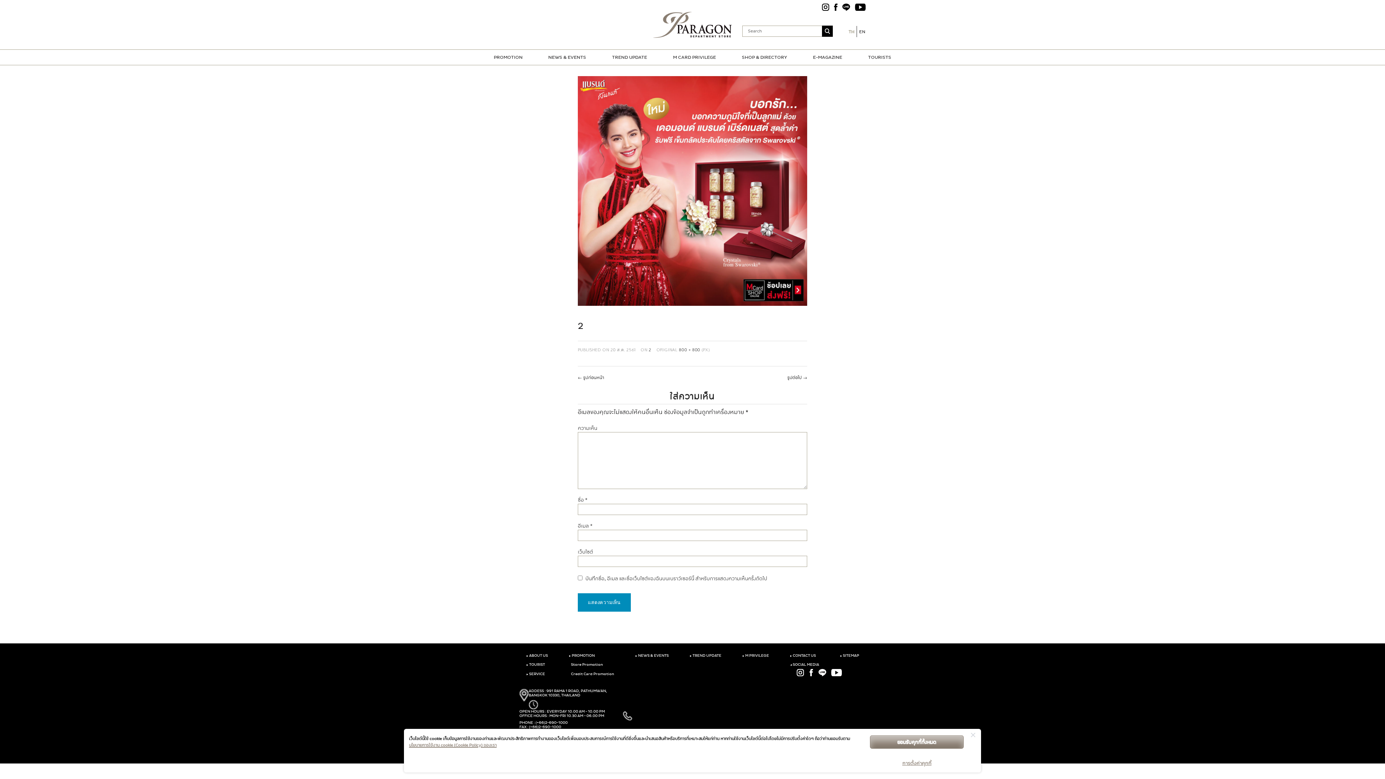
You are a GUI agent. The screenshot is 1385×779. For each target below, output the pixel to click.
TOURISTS (879, 57)
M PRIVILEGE (755, 655)
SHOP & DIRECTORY (764, 57)
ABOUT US (537, 655)
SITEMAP (849, 655)
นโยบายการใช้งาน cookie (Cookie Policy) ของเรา (453, 745)
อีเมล (585, 526)
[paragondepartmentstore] (692, 25)
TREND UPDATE (629, 57)
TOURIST (535, 665)
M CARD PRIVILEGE (694, 57)
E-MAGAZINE (827, 57)
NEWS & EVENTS (567, 57)
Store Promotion (586, 665)
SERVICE (535, 674)
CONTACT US (803, 655)
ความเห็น (587, 428)
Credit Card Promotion (592, 674)
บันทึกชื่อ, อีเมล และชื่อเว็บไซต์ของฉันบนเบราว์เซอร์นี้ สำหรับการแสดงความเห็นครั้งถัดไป (676, 579)
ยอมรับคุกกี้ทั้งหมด (916, 742)
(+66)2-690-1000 (552, 723)
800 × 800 (689, 349)
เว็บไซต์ (585, 552)
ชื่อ (583, 500)
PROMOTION (508, 57)
